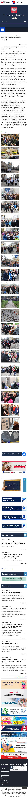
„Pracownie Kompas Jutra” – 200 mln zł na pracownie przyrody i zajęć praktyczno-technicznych (13, 556)
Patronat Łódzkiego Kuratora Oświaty (5, 781)
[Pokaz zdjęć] (4, 132)
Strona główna (9, 35)
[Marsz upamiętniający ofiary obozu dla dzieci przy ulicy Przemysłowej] (10, 140)
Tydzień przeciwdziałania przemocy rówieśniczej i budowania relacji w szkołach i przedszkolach (13, 626)
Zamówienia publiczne (3, 773)
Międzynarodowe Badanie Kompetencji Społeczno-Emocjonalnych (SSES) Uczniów (13, 661)
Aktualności (15, 35)
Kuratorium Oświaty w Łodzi (14, 16)
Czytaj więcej (23, 549)
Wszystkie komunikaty (7, 568)
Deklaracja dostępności (3, 769)
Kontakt (2, 784)
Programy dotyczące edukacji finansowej (14, 608)
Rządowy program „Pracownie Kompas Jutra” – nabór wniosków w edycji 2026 (13, 542)
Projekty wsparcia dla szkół (10, 644)
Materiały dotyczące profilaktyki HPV (13, 593)
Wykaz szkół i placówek (3, 777)
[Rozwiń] (2, 29)
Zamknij (24, 788)
